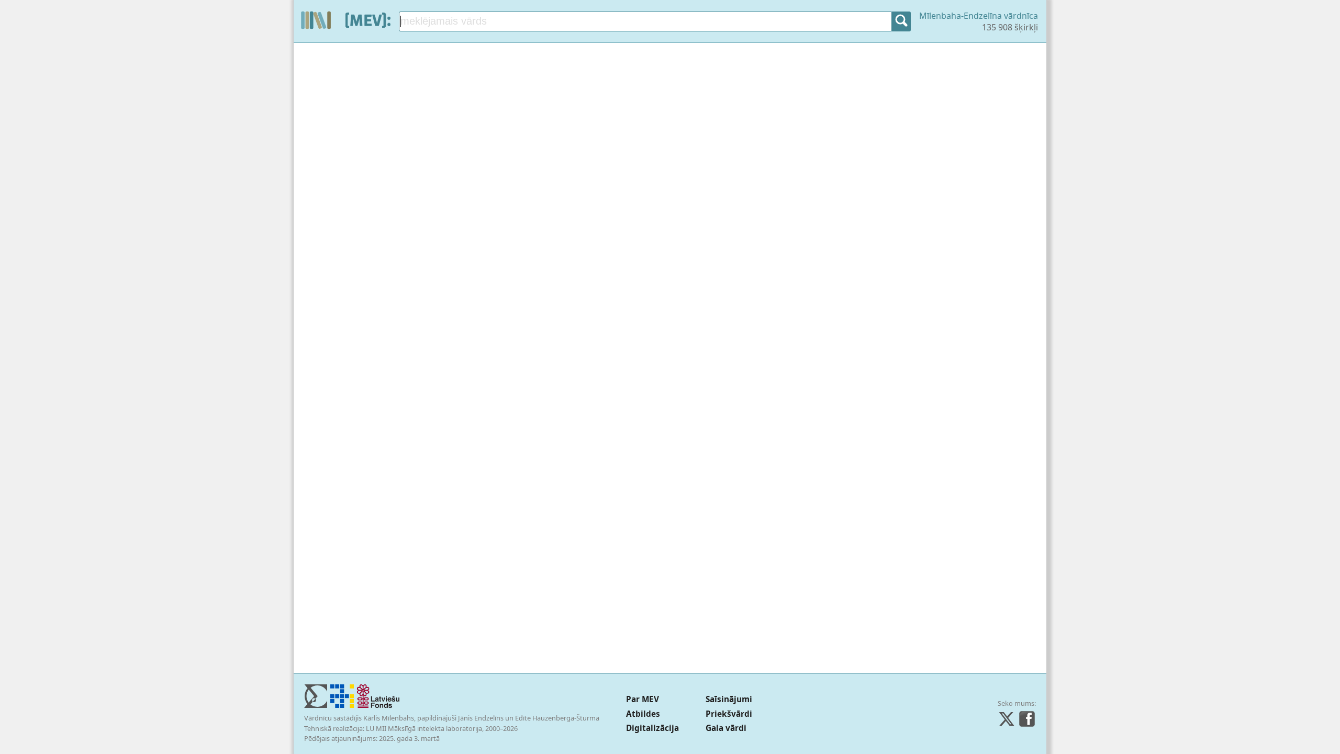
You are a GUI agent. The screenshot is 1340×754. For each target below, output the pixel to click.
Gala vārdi (726, 728)
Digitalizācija (652, 728)
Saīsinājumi (729, 699)
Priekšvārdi (729, 713)
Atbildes (643, 713)
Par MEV (642, 699)
